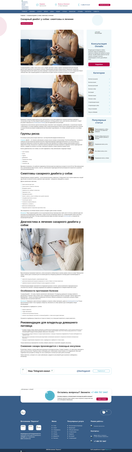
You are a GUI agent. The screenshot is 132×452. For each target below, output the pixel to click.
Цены (52, 11)
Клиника (32, 11)
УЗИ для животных (74, 429)
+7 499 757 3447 (100, 441)
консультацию (67, 216)
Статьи (64, 11)
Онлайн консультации (104, 4)
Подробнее (99, 64)
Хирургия (71, 434)
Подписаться (101, 371)
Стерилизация (72, 438)
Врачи (46, 11)
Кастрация (71, 436)
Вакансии (72, 11)
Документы (56, 436)
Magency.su (108, 449)
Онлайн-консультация (26, 23)
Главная (24, 11)
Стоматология (72, 432)
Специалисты (56, 429)
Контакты (88, 11)
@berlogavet (83, 371)
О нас (54, 425)
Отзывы (80, 11)
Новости (96, 11)
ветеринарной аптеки (72, 301)
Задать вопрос (102, 399)
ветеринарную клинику (39, 122)
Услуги (39, 11)
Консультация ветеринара (75, 425)
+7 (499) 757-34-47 (85, 4)
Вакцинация (72, 427)
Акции (58, 11)
